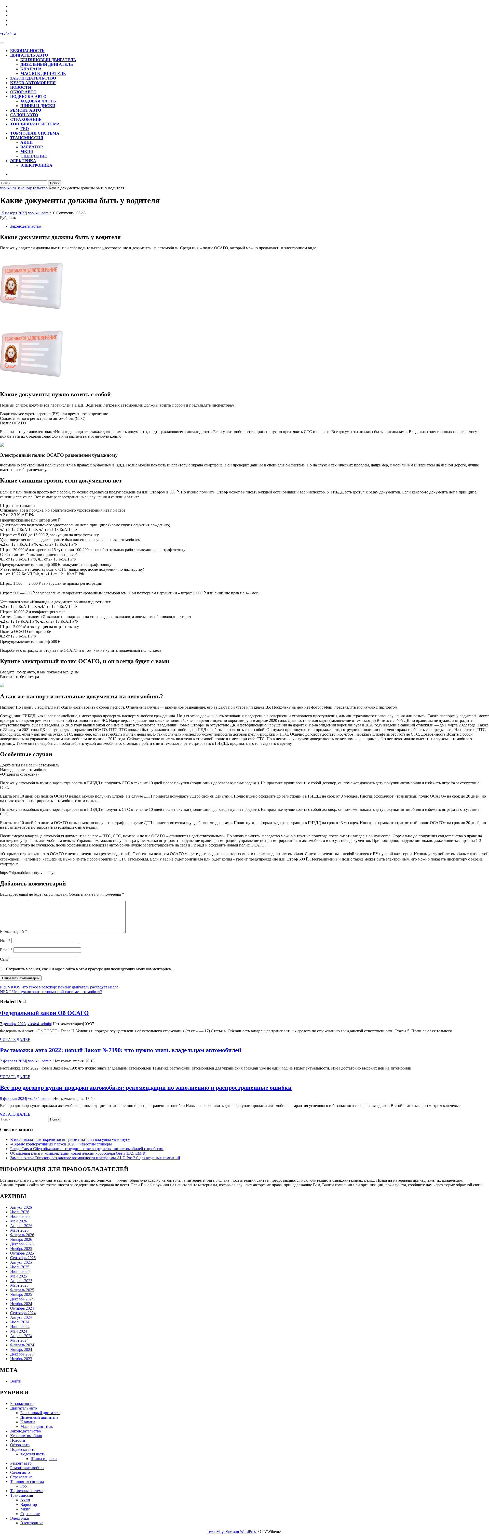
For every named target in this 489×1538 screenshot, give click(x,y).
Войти (15, 1381)
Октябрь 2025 (22, 1253)
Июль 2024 (19, 1322)
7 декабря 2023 (13, 1024)
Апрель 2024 (21, 1336)
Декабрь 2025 (22, 1244)
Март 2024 (19, 1340)
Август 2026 (21, 1207)
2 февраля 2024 (13, 1061)
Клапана (31, 69)
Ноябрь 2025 (21, 1248)
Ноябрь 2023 (21, 1359)
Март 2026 (19, 1230)
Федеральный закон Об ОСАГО (44, 1013)
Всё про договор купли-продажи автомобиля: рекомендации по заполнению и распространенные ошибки (146, 1087)
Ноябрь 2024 (21, 1303)
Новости (20, 87)
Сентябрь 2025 (23, 1258)
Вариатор (31, 147)
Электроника (36, 165)
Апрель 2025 (21, 1281)
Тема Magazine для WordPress (232, 1531)
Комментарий (13, 931)
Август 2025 (21, 1262)
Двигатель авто (29, 55)
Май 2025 (18, 1276)
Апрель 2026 (21, 1225)
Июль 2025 (19, 1267)
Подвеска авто (28, 96)
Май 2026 (18, 1221)
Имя (5, 940)
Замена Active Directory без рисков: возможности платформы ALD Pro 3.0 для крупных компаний (95, 1158)
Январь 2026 (21, 1239)
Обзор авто (23, 92)
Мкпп (26, 151)
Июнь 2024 (20, 1326)
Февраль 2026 (22, 1235)
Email (6, 950)
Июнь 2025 (20, 1271)
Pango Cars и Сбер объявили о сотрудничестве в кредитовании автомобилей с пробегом (87, 1148)
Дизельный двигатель (46, 64)
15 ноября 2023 (13, 213)
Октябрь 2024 (22, 1308)
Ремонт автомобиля (27, 1468)
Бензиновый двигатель (48, 60)
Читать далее (15, 1039)
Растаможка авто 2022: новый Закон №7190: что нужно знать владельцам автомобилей (120, 1050)
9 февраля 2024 (13, 1098)
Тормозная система (34, 133)
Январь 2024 (21, 1349)
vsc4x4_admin (39, 213)
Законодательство (33, 78)
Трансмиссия (26, 138)
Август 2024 (21, 1317)
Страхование (26, 119)
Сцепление (33, 156)
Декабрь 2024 (22, 1299)
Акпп (26, 142)
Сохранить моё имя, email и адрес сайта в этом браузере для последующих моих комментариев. (89, 969)
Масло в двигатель (43, 73)
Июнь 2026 (20, 1216)
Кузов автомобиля (33, 83)
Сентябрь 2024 (23, 1313)
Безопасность (27, 50)
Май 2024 (18, 1331)
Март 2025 (19, 1285)
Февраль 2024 (22, 1345)
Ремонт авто (25, 110)
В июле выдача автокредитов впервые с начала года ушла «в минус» (70, 1139)
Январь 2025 (21, 1294)
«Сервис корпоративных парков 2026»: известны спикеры (61, 1144)
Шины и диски (37, 105)
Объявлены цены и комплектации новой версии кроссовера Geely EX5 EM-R (77, 1153)
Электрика (23, 161)
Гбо (24, 128)
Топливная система (35, 124)
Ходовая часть (38, 101)
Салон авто (24, 115)
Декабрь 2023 (22, 1354)
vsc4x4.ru (8, 33)
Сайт (4, 959)
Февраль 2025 (22, 1290)
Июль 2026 (19, 1212)
